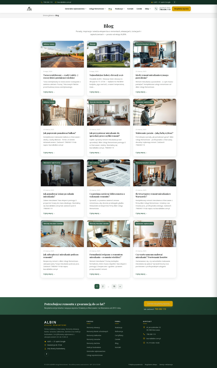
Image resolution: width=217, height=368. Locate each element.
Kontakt (118, 347)
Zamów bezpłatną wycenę (158, 303)
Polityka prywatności (136, 364)
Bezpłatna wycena (181, 9)
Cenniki (117, 339)
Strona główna (48, 15)
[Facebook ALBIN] (174, 2)
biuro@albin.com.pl (64, 2)
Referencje (119, 331)
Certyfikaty (119, 335)
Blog (116, 343)
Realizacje (118, 327)
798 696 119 (47, 2)
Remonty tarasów (93, 339)
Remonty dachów (93, 343)
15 (114, 286)
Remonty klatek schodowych (97, 331)
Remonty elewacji (93, 327)
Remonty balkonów (94, 335)
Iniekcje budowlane (94, 347)
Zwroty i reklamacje (166, 364)
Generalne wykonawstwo (96, 351)
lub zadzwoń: (155, 309)
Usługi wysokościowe (95, 355)
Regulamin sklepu (151, 364)
